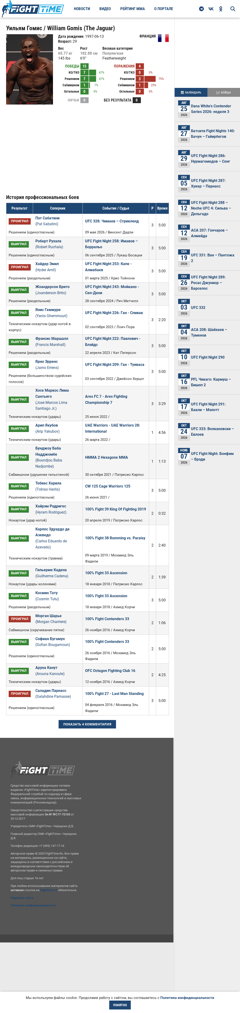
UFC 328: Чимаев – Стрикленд (112, 221)
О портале (163, 8)
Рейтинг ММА (132, 8)
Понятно (120, 1005)
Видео (105, 8)
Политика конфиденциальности (33, 905)
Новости (82, 8)
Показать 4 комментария (87, 724)
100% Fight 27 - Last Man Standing (114, 693)
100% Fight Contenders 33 (107, 619)
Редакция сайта (22, 898)
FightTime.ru (48, 890)
